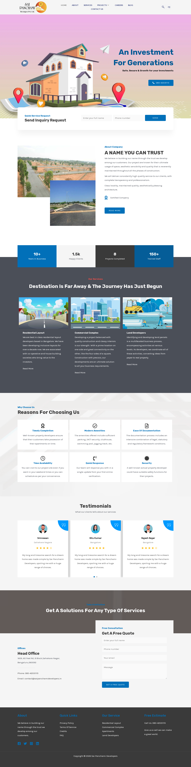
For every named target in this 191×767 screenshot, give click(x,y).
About (75, 5)
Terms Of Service (68, 727)
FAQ (62, 735)
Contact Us (97, 9)
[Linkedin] (37, 743)
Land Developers (110, 735)
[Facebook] (19, 743)
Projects (102, 5)
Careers (119, 5)
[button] (94, 576)
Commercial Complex (113, 727)
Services (88, 5)
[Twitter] (25, 743)
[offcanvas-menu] (169, 7)
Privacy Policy (67, 723)
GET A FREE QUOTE (115, 684)
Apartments (108, 731)
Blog (130, 5)
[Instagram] (31, 743)
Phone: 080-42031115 (28, 673)
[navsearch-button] (163, 7)
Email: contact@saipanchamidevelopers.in (40, 678)
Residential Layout (111, 723)
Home (64, 5)
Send (155, 118)
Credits (63, 731)
